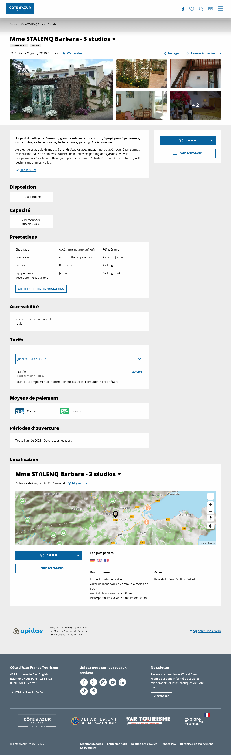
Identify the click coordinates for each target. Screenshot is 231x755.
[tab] (76, 359)
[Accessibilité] (183, 9)
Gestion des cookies (144, 744)
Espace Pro (169, 744)
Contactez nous (117, 744)
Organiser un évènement (196, 744)
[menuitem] (20, 8)
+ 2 (195, 105)
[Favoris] (192, 9)
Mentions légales (91, 744)
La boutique (88, 747)
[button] (201, 9)
